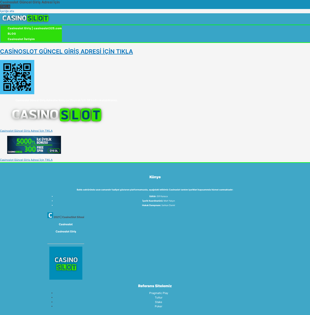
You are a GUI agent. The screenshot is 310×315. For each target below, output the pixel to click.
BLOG (12, 33)
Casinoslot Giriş (66, 231)
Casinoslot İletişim (21, 39)
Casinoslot (66, 224)
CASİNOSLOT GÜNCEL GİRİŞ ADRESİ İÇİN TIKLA (66, 51)
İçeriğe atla (7, 11)
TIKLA (5, 6)
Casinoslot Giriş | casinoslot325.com (35, 28)
